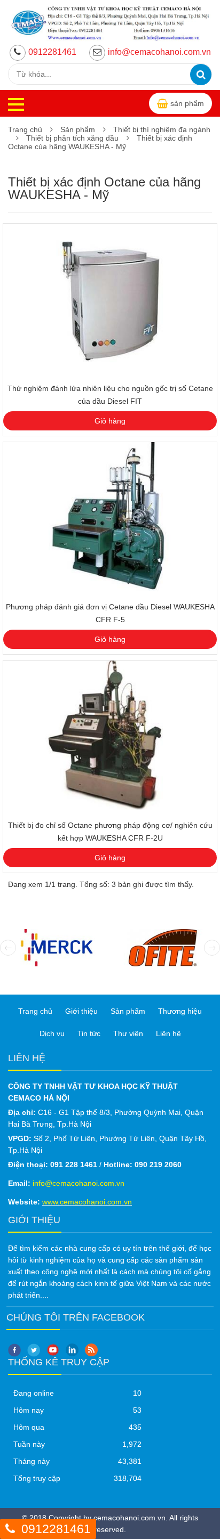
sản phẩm (187, 103)
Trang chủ (25, 129)
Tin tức (88, 1033)
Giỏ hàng (110, 421)
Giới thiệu (81, 1011)
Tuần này (29, 1444)
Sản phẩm (77, 129)
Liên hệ (168, 1033)
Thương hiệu (180, 1011)
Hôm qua (28, 1427)
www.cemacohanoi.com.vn (87, 1202)
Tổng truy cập (36, 1478)
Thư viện (128, 1033)
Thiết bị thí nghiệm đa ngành (161, 129)
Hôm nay (28, 1410)
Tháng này (31, 1461)
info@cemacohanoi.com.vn (159, 51)
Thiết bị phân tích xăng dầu (72, 138)
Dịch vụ (52, 1033)
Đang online (33, 1393)
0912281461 (52, 51)
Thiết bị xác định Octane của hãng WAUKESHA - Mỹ (100, 142)
